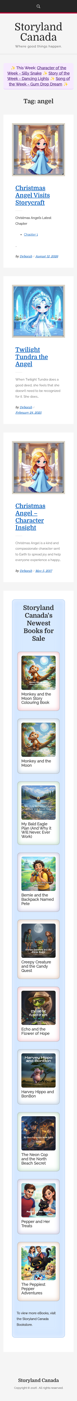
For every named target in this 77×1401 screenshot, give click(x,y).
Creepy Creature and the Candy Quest (36, 966)
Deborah (26, 256)
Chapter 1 (31, 234)
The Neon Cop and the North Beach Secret (34, 1158)
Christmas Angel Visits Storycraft (32, 195)
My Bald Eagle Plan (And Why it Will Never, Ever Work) (36, 830)
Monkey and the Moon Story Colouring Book (36, 698)
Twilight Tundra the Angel (31, 357)
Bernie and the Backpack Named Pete (37, 899)
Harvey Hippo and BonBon (37, 1094)
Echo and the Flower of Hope (35, 1031)
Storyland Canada (38, 32)
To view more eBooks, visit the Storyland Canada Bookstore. (36, 1319)
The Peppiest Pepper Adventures (33, 1288)
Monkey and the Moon (36, 763)
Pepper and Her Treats (35, 1223)
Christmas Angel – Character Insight (30, 517)
